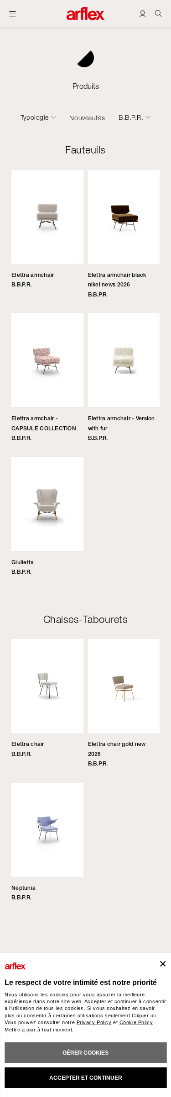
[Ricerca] (158, 13)
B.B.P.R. (131, 117)
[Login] (142, 13)
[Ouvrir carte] (12, 14)
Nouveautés (87, 118)
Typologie (35, 117)
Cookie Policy (136, 1022)
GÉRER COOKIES (85, 1053)
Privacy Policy (94, 1022)
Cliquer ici (144, 1015)
